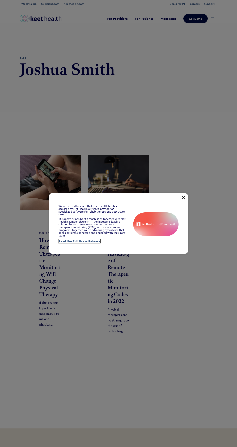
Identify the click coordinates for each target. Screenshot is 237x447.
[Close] (183, 197)
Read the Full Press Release (79, 241)
